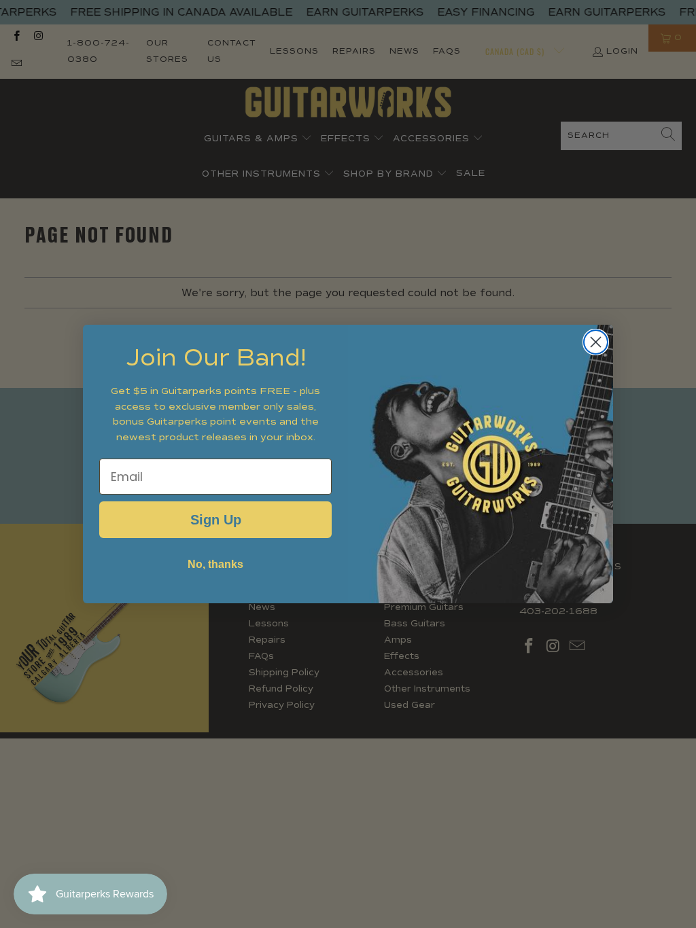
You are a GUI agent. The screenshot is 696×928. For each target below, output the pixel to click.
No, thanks (215, 564)
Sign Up (215, 519)
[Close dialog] (596, 342)
